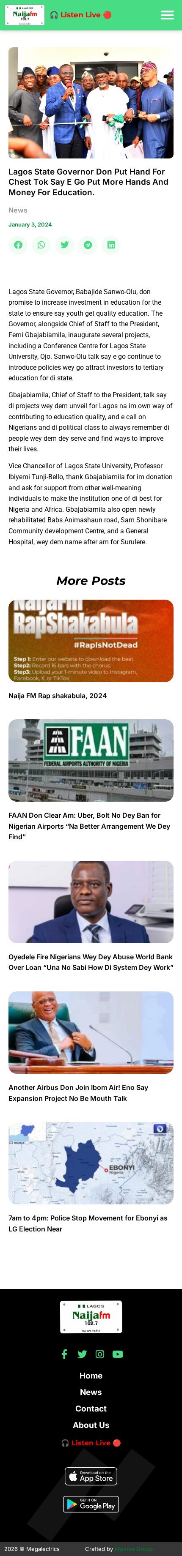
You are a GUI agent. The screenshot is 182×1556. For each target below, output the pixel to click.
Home (91, 1376)
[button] (167, 15)
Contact (91, 1409)
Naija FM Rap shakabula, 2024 (58, 695)
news (18, 210)
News (91, 1392)
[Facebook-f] (64, 1354)
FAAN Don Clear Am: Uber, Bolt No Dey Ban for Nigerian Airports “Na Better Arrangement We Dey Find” (89, 826)
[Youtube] (118, 1354)
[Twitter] (82, 1354)
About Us (91, 1425)
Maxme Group (134, 1548)
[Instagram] (100, 1354)
